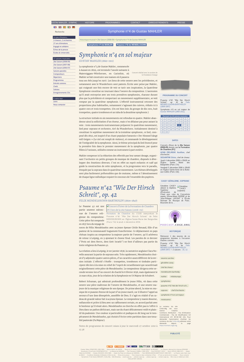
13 (183, 120)
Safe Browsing (116, 357)
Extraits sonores (59, 83)
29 (163, 127)
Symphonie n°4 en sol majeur (172, 295)
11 (175, 120)
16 (167, 123)
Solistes (56, 89)
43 (163, 132)
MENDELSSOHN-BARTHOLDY (170, 272)
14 (187, 120)
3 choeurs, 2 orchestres (62, 40)
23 (167, 125)
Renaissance (166, 299)
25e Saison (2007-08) (61, 64)
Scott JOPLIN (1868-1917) (175, 351)
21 (187, 123)
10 (171, 120)
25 (175, 125)
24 (171, 125)
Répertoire (57, 77)
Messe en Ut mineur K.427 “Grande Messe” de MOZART (141, 349)
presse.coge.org (151, 357)
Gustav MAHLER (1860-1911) (172, 112)
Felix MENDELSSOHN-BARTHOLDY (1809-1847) (175, 104)
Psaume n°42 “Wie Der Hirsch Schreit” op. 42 (178, 286)
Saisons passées (59, 71)
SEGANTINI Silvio (168, 157)
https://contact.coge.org (168, 325)
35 (187, 127)
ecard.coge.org (127, 357)
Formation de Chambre (118, 213)
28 (187, 125)
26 (179, 125)
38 (171, 129)
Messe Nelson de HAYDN (114, 349)
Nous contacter (59, 104)
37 (167, 129)
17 (171, 123)
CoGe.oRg (176, 321)
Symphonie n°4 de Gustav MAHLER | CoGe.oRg (95, 357)
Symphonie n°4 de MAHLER (100, 45)
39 (175, 129)
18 (175, 123)
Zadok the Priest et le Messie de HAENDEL (126, 353)
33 (179, 127)
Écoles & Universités (61, 52)
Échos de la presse (60, 49)
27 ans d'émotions (60, 43)
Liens (55, 101)
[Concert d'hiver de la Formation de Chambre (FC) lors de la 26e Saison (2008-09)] (131, 210)
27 (183, 125)
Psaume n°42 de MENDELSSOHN (131, 45)
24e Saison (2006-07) (61, 68)
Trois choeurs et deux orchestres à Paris (143, 355)
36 (163, 129)
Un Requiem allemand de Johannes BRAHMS (174, 349)
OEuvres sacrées (167, 258)
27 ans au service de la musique (168, 355)
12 (179, 120)
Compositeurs (58, 74)
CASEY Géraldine (170, 181)
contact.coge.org (163, 357)
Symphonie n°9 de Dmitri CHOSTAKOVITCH (94, 351)
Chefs (55, 86)
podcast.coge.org (138, 357)
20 (183, 123)
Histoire (89, 22)
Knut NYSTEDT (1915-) (158, 351)
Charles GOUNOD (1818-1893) (102, 353)
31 (171, 127)
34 (183, 127)
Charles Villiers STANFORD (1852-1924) (92, 349)
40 (179, 129)
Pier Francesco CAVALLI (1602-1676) (138, 351)
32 (175, 127)
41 (183, 129)
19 (179, 123)
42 (187, 129)
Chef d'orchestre (177, 290)
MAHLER (164, 276)
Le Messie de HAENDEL (117, 351)
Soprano (164, 290)
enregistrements (158, 22)
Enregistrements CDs (61, 92)
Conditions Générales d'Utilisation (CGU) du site (101, 355)
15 (163, 123)
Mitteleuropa (176, 276)
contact (135, 22)
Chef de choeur (167, 267)
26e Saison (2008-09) (61, 61)
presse (181, 22)
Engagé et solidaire (60, 46)
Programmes (112, 22)
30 (167, 127)
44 (167, 132)
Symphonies (165, 281)
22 (163, 125)
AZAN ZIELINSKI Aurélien (172, 152)
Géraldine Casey (167, 263)
